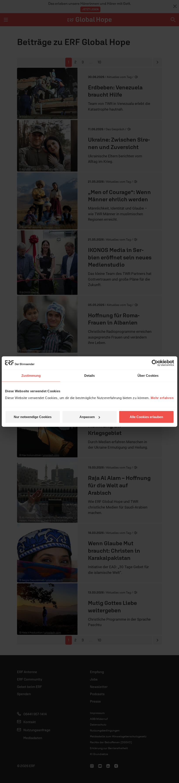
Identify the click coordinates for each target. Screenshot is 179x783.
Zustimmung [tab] (31, 375)
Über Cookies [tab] (148, 375)
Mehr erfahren (162, 398)
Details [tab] (89, 375)
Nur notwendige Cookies (33, 417)
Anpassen (87, 417)
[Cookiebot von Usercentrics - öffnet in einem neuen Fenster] (155, 362)
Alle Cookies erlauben (146, 417)
